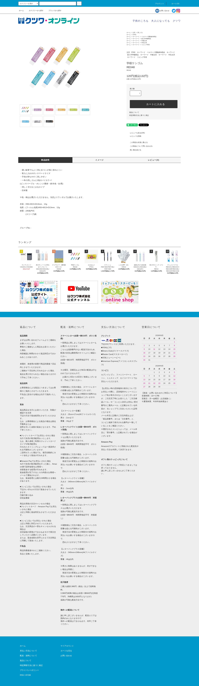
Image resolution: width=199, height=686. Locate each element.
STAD (134, 34)
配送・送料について (28, 655)
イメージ (99, 160)
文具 (134, 32)
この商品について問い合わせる (141, 146)
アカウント (159, 4)
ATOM (28, 675)
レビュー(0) (153, 160)
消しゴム (140, 32)
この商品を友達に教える (139, 142)
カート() (175, 4)
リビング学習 (145, 44)
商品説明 (45, 160)
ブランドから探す (54, 10)
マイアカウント (67, 646)
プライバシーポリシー (29, 670)
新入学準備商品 (146, 38)
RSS (22, 675)
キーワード (136, 36)
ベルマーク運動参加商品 (148, 36)
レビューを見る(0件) (137, 133)
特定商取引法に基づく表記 (139, 115)
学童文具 (144, 40)
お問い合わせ (164, 11)
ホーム (21, 10)
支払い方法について (28, 651)
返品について (134, 112)
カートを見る (66, 651)
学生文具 (144, 42)
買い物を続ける (135, 150)
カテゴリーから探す (36, 10)
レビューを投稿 (135, 136)
